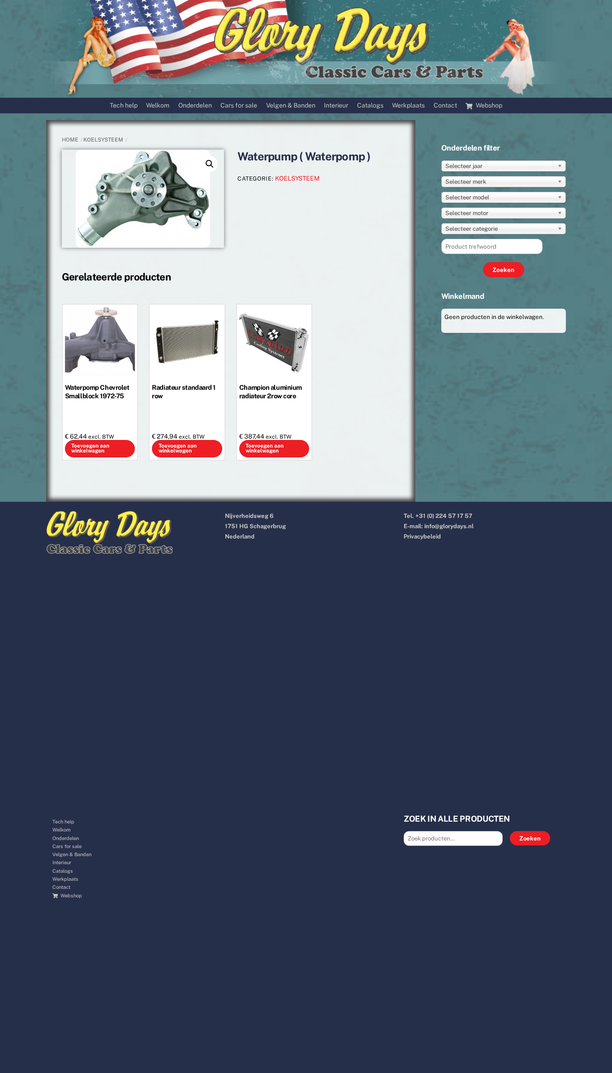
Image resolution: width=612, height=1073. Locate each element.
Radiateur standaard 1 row (183, 392)
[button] (210, 164)
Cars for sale (238, 105)
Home (70, 140)
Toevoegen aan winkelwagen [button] (90, 448)
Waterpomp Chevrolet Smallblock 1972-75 (97, 392)
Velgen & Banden (290, 105)
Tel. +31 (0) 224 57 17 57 (438, 516)
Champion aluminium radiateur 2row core (270, 392)
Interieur (336, 105)
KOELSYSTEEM (103, 140)
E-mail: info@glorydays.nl (439, 526)
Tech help (124, 105)
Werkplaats (408, 105)
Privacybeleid (422, 536)
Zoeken (530, 838)
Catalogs (370, 105)
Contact (445, 105)
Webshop (488, 105)
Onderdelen (195, 105)
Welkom (157, 105)
